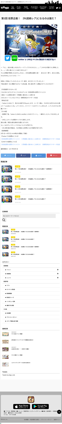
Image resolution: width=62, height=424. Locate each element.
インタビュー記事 (11, 301)
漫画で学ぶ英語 (10, 305)
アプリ (8, 285)
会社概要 (9, 313)
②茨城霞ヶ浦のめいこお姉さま (31, 139)
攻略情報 (9, 273)
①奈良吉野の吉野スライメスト (10, 139)
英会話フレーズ (10, 297)
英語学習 (6, 281)
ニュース (9, 277)
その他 (5, 309)
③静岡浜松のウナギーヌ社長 (51, 139)
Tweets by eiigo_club (8, 375)
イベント (9, 269)
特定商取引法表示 (34, 419)
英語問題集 (9, 293)
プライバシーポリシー (12, 317)
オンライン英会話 (11, 289)
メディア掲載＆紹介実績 (12, 321)
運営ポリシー (57, 419)
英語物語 (6, 265)
